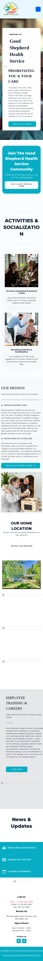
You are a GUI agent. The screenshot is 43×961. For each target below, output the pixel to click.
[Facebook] (19, 941)
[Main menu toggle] (38, 9)
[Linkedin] (24, 941)
